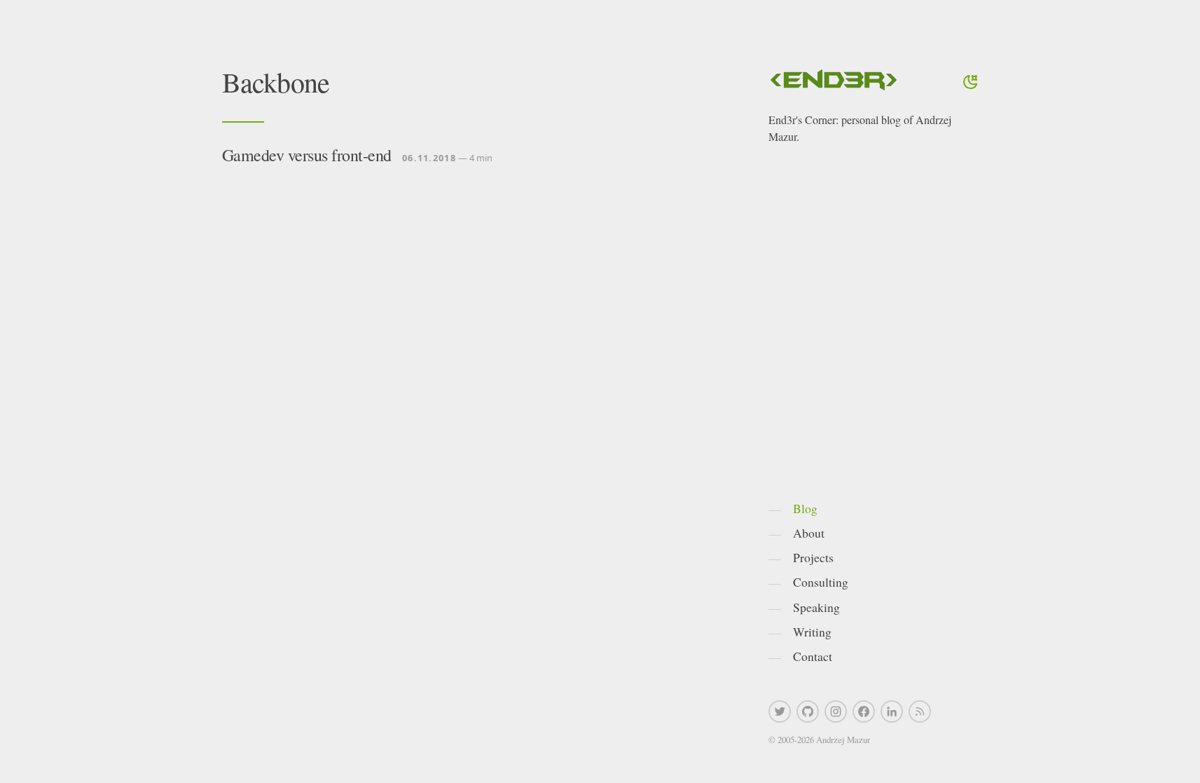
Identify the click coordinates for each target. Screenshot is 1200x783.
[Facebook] (864, 711)
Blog (805, 508)
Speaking (816, 607)
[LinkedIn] (892, 711)
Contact (812, 656)
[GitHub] (807, 711)
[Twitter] (779, 711)
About (809, 532)
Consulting (820, 581)
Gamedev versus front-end (307, 155)
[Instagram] (836, 711)
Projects (813, 557)
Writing (812, 631)
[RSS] (920, 711)
